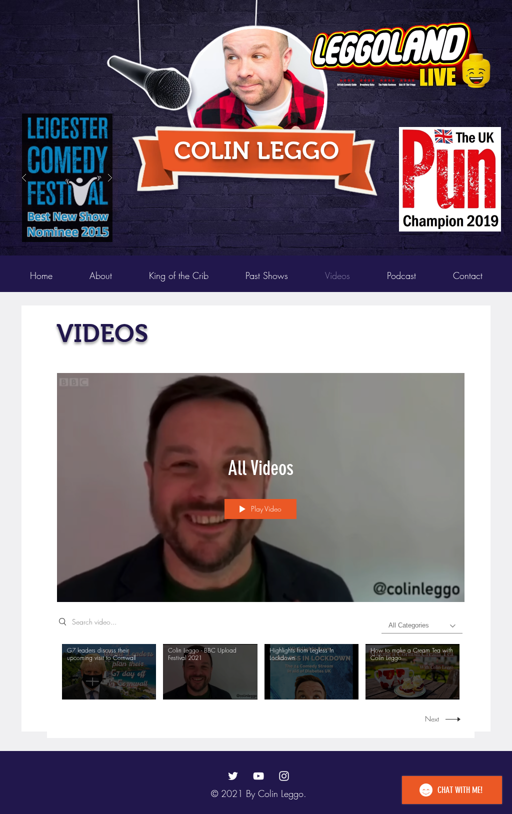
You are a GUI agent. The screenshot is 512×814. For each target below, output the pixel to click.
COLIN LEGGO (256, 151)
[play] (477, 122)
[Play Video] (109, 672)
